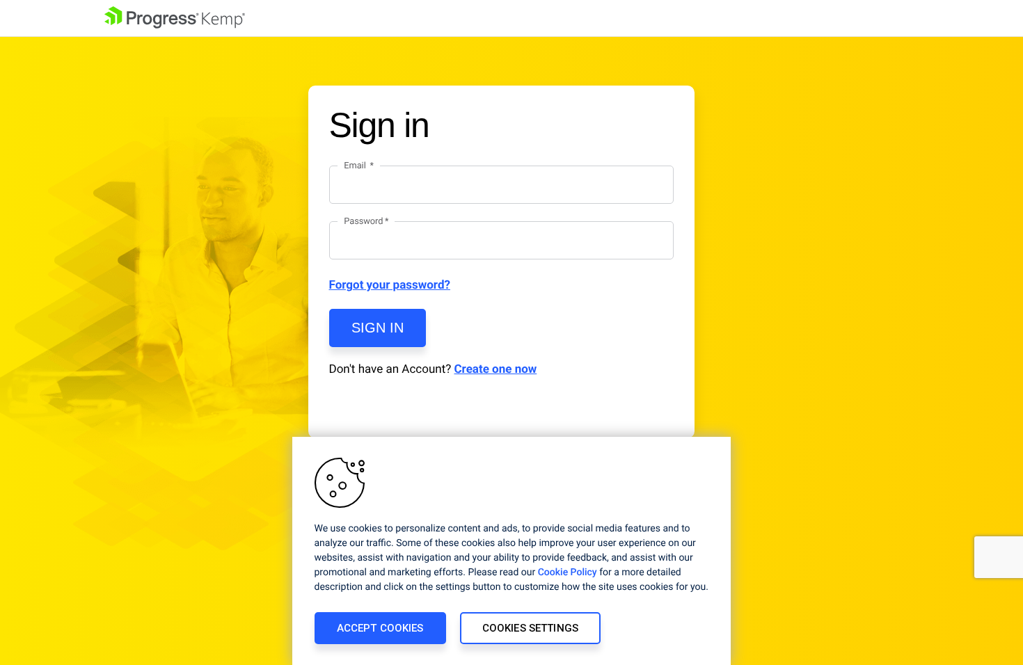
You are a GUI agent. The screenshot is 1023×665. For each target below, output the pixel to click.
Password (363, 221)
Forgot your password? (389, 285)
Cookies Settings (530, 628)
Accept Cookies (380, 628)
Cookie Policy (567, 572)
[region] (511, 551)
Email (356, 166)
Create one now (495, 369)
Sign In (377, 327)
